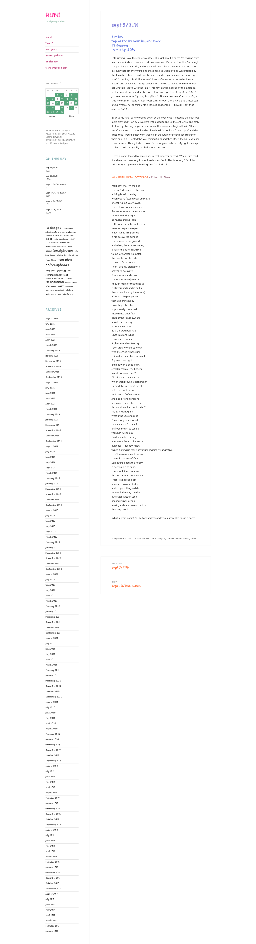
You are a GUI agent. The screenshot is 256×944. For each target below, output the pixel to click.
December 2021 (52, 617)
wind (59, 294)
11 (71, 99)
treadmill (60, 290)
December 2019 (52, 745)
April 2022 (50, 595)
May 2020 (50, 718)
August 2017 (51, 894)
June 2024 (50, 457)
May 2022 (50, 590)
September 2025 (53, 377)
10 (67, 99)
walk (47, 294)
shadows (50, 286)
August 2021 (51, 638)
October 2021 (52, 627)
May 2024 (50, 462)
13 (48, 103)
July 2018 (50, 835)
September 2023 (53, 505)
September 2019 (53, 761)
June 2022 (50, 585)
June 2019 (50, 777)
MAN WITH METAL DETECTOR (129, 177)
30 (62, 112)
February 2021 (52, 670)
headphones (63, 250)
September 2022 (53, 569)
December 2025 (53, 361)
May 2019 (50, 782)
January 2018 (51, 867)
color (72, 239)
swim (60, 286)
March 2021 (51, 665)
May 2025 (50, 398)
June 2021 (50, 649)
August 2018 (51, 830)
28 (52, 112)
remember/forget (54, 278)
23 (62, 107)
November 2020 (53, 686)
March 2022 (51, 601)
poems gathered (54, 55)
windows (67, 294)
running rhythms (71, 282)
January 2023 (52, 547)
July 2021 (49, 643)
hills (76, 251)
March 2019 (51, 793)
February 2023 (52, 542)
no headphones (57, 265)
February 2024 (52, 478)
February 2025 (52, 414)
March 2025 (51, 409)
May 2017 (50, 910)
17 (67, 103)
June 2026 (50, 329)
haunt (48, 251)
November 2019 (53, 750)
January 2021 (51, 675)
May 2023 (50, 526)
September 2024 (53, 441)
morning (64, 259)
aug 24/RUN (51, 167)
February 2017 (52, 926)
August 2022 (51, 574)
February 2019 (52, 798)
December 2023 (53, 489)
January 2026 (51, 356)
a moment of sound (67, 232)
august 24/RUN (53, 209)
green (69, 246)
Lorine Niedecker (56, 255)
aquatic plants (52, 235)
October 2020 (52, 691)
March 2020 (51, 729)
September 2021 (53, 633)
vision (69, 290)
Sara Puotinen (143, 538)
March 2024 (51, 473)
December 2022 (53, 553)
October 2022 (52, 563)
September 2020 (53, 697)
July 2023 (50, 515)
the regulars (69, 286)
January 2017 (51, 931)
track (52, 291)
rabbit (69, 271)
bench (72, 235)
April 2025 (50, 404)
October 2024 (52, 436)
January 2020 (52, 739)
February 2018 (52, 862)
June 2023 (50, 521)
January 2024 (52, 484)
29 (57, 112)
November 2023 (53, 494)
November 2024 (53, 430)
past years (51, 49)
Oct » (72, 116)
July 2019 (50, 771)
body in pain (63, 239)
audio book (64, 235)
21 (53, 107)
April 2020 (50, 723)
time (47, 291)
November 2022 (53, 558)
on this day (51, 61)
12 (76, 99)
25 (71, 107)
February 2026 (52, 350)
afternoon (66, 228)
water (54, 294)
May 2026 (50, 334)
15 (57, 103)
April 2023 (50, 531)
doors (47, 243)
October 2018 (52, 819)
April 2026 (50, 340)
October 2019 (52, 755)
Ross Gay (69, 278)
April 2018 (50, 851)
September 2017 (53, 888)
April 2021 (50, 659)
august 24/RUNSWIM (55, 184)
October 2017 (52, 883)
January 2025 (52, 420)
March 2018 (51, 856)
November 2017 (52, 878)
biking (48, 238)
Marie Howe (73, 255)
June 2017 (50, 904)
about (48, 37)
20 (48, 107)
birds (56, 239)
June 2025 (50, 393)
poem (61, 270)
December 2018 (52, 808)
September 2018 (53, 824)
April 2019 (50, 787)
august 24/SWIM (53, 201)
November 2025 (53, 366)
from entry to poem (56, 67)
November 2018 (53, 814)
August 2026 (51, 318)
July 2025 (50, 388)
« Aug (52, 116)
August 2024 (51, 446)
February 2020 (52, 734)
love (65, 255)
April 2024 (50, 468)
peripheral (50, 271)
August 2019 (51, 766)
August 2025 (51, 382)
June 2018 (50, 840)
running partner (54, 282)
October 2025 (52, 372)
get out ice (61, 246)
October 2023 (52, 500)
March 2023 (51, 537)
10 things (52, 228)
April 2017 (50, 915)
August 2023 (51, 510)
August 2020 (51, 702)
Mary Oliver (50, 260)
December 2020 (53, 681)
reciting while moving (56, 275)
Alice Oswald (51, 232)
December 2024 (53, 425)
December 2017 (52, 872)
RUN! (52, 15)
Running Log (160, 538)
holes (47, 255)
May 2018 (50, 846)
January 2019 (51, 803)
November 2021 (53, 622)
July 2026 (50, 324)
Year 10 (49, 43)
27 (48, 112)
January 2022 (52, 611)
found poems (50, 246)
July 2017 (49, 899)
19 (76, 103)
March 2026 (51, 345)
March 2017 (51, 920)
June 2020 (50, 713)
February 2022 (52, 606)
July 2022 (50, 579)
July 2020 (50, 707)
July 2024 (50, 452)
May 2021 (50, 654)
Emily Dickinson (60, 242)
